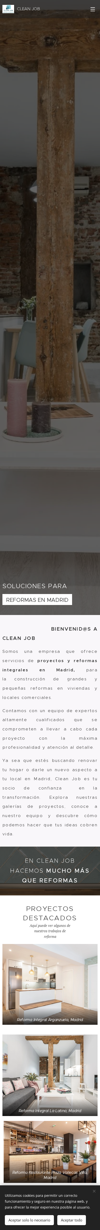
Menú (93, 9)
